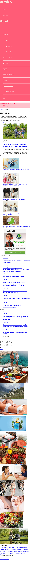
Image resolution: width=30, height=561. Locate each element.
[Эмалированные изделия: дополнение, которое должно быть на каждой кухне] (14, 382)
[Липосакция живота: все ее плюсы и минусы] (13, 414)
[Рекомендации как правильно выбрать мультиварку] (13, 447)
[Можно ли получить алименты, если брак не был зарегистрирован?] (10, 211)
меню (7, 549)
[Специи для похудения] (13, 463)
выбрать (9, 547)
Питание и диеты (8, 74)
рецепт (3, 553)
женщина (19, 547)
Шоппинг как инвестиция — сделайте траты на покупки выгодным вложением (15, 185)
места (10, 549)
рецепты (8, 553)
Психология (9, 46)
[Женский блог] (6, 2)
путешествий (19, 551)
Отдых (5, 69)
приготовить (7, 551)
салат (12, 553)
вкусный (5, 547)
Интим (7, 40)
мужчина (21, 549)
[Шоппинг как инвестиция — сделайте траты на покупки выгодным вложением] (11, 183)
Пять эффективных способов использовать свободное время (15, 145)
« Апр (1, 349)
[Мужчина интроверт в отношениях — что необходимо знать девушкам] (13, 479)
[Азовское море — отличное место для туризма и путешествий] (13, 431)
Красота (5, 63)
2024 (1, 547)
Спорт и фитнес (10, 51)
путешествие (14, 551)
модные (17, 549)
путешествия (26, 551)
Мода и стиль (7, 57)
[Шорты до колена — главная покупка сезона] (11, 198)
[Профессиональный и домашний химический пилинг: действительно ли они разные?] (12, 511)
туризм (18, 553)
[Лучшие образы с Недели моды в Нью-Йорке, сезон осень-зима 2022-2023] (12, 495)
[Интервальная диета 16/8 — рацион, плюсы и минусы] (11, 224)
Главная (2, 109)
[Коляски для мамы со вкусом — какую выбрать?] (14, 544)
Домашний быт (8, 86)
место (13, 549)
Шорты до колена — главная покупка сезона (14, 199)
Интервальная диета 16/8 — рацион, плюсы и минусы (16, 226)
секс (15, 553)
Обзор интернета (10, 91)
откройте (26, 549)
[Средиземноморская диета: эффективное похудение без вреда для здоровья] (11, 527)
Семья (5, 80)
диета (13, 547)
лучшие (3, 549)
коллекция (24, 547)
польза (1, 551)
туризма (22, 553)
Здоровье (6, 34)
